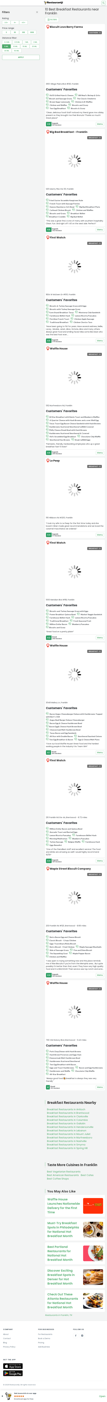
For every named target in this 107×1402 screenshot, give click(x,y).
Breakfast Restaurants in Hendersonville (70, 1127)
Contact (7, 1338)
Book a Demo (44, 1338)
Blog (5, 1342)
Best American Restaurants (63, 1175)
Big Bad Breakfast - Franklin (68, 132)
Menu (100, 124)
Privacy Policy (9, 1346)
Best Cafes (87, 1175)
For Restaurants (45, 1334)
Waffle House (59, 348)
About (6, 1334)
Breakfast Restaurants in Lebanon (66, 1130)
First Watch (58, 237)
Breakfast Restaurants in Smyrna (66, 1144)
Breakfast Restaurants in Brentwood (68, 1113)
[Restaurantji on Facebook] (75, 1335)
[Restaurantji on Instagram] (82, 1335)
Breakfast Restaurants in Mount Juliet (68, 1134)
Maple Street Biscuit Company (70, 868)
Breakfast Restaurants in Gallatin (66, 1123)
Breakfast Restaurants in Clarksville (67, 1116)
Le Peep (55, 460)
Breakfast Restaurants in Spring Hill (67, 1148)
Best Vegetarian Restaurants (64, 1171)
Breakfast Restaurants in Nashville (67, 1141)
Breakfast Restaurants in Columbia (67, 1120)
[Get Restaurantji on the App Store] (13, 1366)
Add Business (44, 1346)
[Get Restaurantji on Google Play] (13, 1373)
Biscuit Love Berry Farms (66, 27)
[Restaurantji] (53, 2)
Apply (21, 57)
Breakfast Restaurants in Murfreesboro (69, 1137)
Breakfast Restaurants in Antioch (66, 1109)
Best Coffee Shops (58, 1178)
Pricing (41, 1342)
